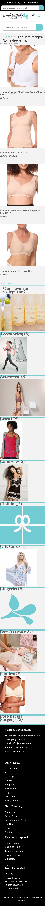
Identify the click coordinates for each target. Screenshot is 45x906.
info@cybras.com (21, 743)
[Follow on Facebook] (7, 874)
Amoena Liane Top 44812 (13, 152)
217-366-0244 (20, 747)
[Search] (41, 7)
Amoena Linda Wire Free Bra (16, 271)
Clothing (9, 776)
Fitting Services (13, 816)
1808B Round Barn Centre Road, (23, 735)
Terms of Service (14, 851)
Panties (9, 780)
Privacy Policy (12, 855)
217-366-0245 (18, 751)
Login (7, 865)
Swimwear (10, 788)
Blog (7, 828)
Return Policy (12, 843)
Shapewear (11, 784)
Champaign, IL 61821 (16, 739)
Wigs (7, 792)
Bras (7, 772)
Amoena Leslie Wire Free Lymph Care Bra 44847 (21, 212)
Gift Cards (10, 796)
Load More (5, 283)
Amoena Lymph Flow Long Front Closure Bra (22, 93)
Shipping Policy (13, 847)
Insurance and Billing (16, 820)
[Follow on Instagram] (12, 874)
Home (8, 37)
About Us (10, 812)
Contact (9, 832)
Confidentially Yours (18, 897)
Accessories (11, 768)
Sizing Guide (12, 800)
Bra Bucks (10, 824)
